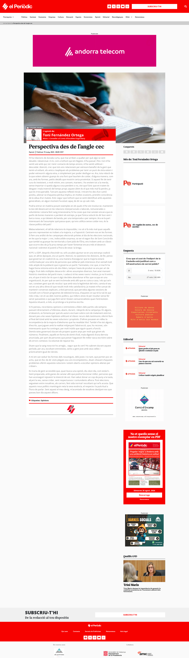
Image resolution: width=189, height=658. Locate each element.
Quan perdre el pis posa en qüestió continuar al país (149, 349)
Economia (42, 17)
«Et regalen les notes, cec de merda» (145, 225)
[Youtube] (123, 6)
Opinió (97, 17)
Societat (33, 17)
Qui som (64, 631)
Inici (4, 23)
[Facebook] (109, 6)
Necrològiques (117, 17)
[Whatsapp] (127, 6)
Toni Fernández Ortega (63, 134)
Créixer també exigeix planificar (151, 375)
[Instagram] (118, 6)
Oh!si (128, 17)
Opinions (45, 400)
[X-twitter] (114, 6)
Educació (69, 17)
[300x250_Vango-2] (144, 545)
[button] (185, 6)
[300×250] (144, 328)
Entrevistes (88, 17)
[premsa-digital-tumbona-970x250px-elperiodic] (94, 66)
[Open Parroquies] (13, 17)
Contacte (76, 631)
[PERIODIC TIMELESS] (144, 420)
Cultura (61, 17)
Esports (78, 17)
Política (24, 17)
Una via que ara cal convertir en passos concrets (151, 362)
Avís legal (124, 631)
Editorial (106, 17)
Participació (137, 183)
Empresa (52, 17)
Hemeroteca (139, 17)
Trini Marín (131, 585)
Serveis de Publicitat (93, 631)
